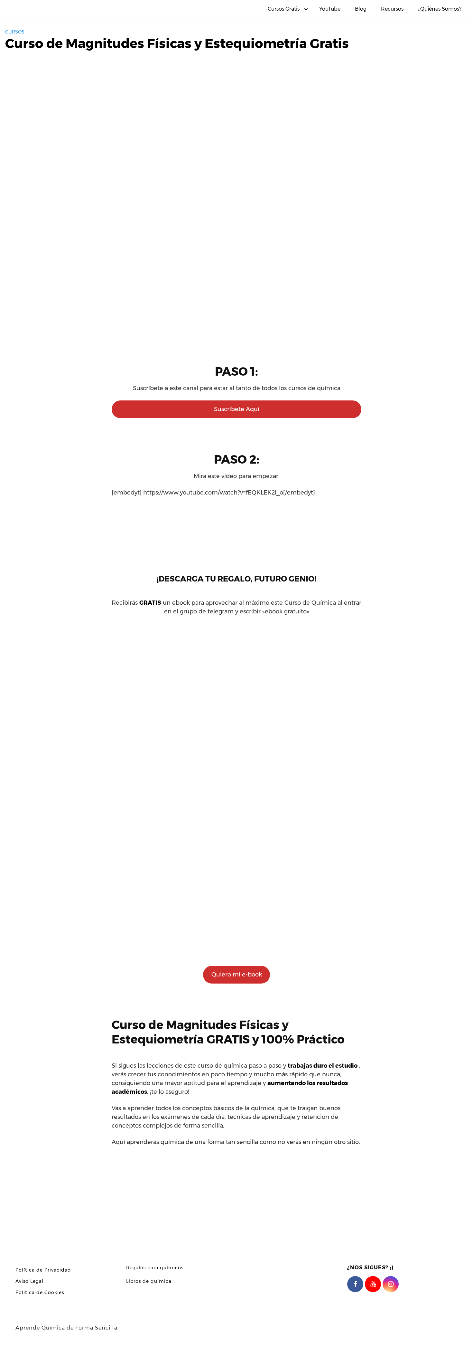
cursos (14, 32)
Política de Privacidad (43, 1270)
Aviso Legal (29, 1281)
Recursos (392, 9)
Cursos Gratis (284, 9)
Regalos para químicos (154, 1268)
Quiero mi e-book (236, 974)
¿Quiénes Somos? (439, 9)
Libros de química (149, 1281)
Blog (360, 9)
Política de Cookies (39, 1292)
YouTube (329, 9)
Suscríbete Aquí (236, 409)
